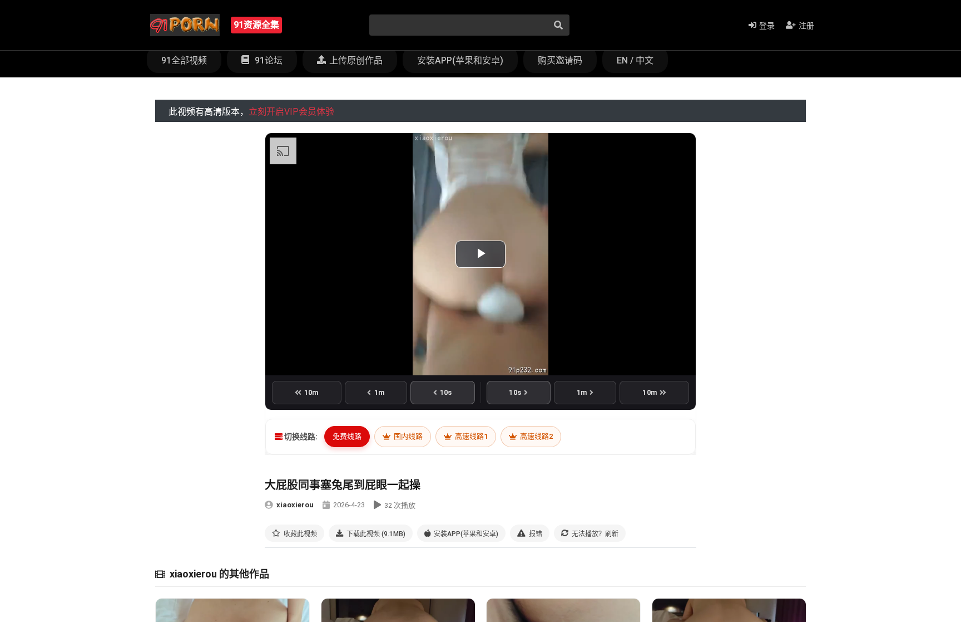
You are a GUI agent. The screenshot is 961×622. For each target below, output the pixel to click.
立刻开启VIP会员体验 (291, 111)
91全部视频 (184, 60)
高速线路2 (535, 436)
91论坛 (267, 60)
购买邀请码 (560, 60)
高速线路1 (470, 436)
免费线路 (347, 436)
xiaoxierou (295, 505)
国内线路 (407, 436)
